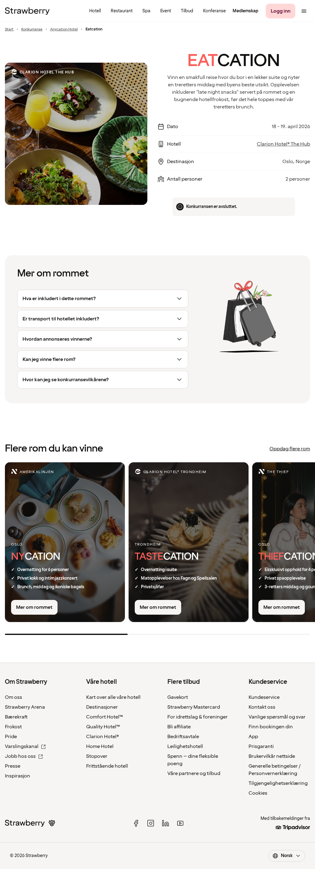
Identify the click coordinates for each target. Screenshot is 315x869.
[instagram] (150, 823)
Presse (12, 766)
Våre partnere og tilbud (193, 773)
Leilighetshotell (185, 746)
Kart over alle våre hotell (113, 697)
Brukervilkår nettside (272, 756)
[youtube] (180, 823)
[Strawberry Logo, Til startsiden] (27, 11)
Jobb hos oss (20, 756)
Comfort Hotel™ (104, 717)
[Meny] (304, 11)
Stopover (96, 756)
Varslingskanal (21, 746)
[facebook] (136, 823)
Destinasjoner (102, 707)
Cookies (258, 793)
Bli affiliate (179, 726)
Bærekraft (16, 717)
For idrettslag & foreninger (197, 717)
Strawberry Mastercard (193, 707)
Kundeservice (264, 697)
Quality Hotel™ (103, 726)
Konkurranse (31, 29)
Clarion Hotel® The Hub (283, 144)
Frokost (13, 726)
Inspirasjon (17, 776)
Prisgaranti (261, 746)
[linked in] (165, 823)
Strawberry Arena (25, 707)
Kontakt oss (262, 707)
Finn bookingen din (271, 726)
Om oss (13, 697)
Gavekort (177, 697)
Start (9, 29)
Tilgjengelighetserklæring (278, 783)
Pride (11, 736)
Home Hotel (100, 746)
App (253, 736)
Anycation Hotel (64, 29)
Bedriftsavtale (183, 736)
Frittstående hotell (107, 766)
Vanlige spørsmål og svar (277, 717)
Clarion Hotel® (102, 736)
